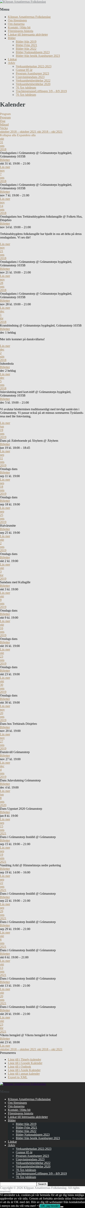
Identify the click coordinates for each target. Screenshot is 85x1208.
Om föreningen (17, 20)
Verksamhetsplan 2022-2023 (33, 66)
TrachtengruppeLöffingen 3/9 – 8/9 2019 (41, 91)
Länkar (12, 59)
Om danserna (16, 24)
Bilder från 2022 (26, 48)
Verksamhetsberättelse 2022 (33, 80)
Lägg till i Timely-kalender (24, 1059)
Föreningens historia (20, 31)
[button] (8, 1052)
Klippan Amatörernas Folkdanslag (29, 16)
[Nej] (61, 1206)
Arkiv (11, 62)
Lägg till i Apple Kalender (24, 1070)
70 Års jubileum (26, 87)
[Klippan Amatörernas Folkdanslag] (23, 1)
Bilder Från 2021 (26, 45)
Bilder (12, 38)
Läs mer (5, 167)
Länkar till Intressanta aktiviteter (28, 34)
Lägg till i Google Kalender (25, 1063)
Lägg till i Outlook (19, 1066)
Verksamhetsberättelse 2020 (33, 84)
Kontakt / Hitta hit (19, 27)
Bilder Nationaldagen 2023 (33, 52)
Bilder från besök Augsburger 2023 (38, 55)
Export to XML (17, 1077)
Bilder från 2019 (26, 41)
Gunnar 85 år (24, 70)
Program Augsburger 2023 (32, 73)
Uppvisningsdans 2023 (30, 77)
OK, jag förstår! (50, 1205)
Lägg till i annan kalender (24, 1073)
